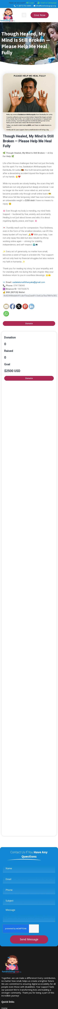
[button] (24, 15)
